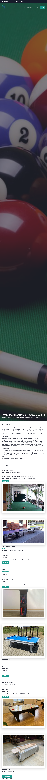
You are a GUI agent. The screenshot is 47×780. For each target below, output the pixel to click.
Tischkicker (29, 7)
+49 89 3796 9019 (19, 1)
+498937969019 (6, 776)
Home (24, 7)
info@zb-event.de (7, 1)
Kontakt (42, 7)
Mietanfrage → (5, 481)
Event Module (36, 7)
